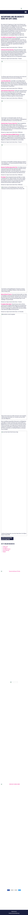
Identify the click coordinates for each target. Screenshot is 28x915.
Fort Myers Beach (6, 549)
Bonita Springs (6, 550)
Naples (4, 551)
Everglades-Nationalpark (6, 304)
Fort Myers (5, 547)
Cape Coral (5, 546)
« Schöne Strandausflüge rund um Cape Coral (6, 538)
